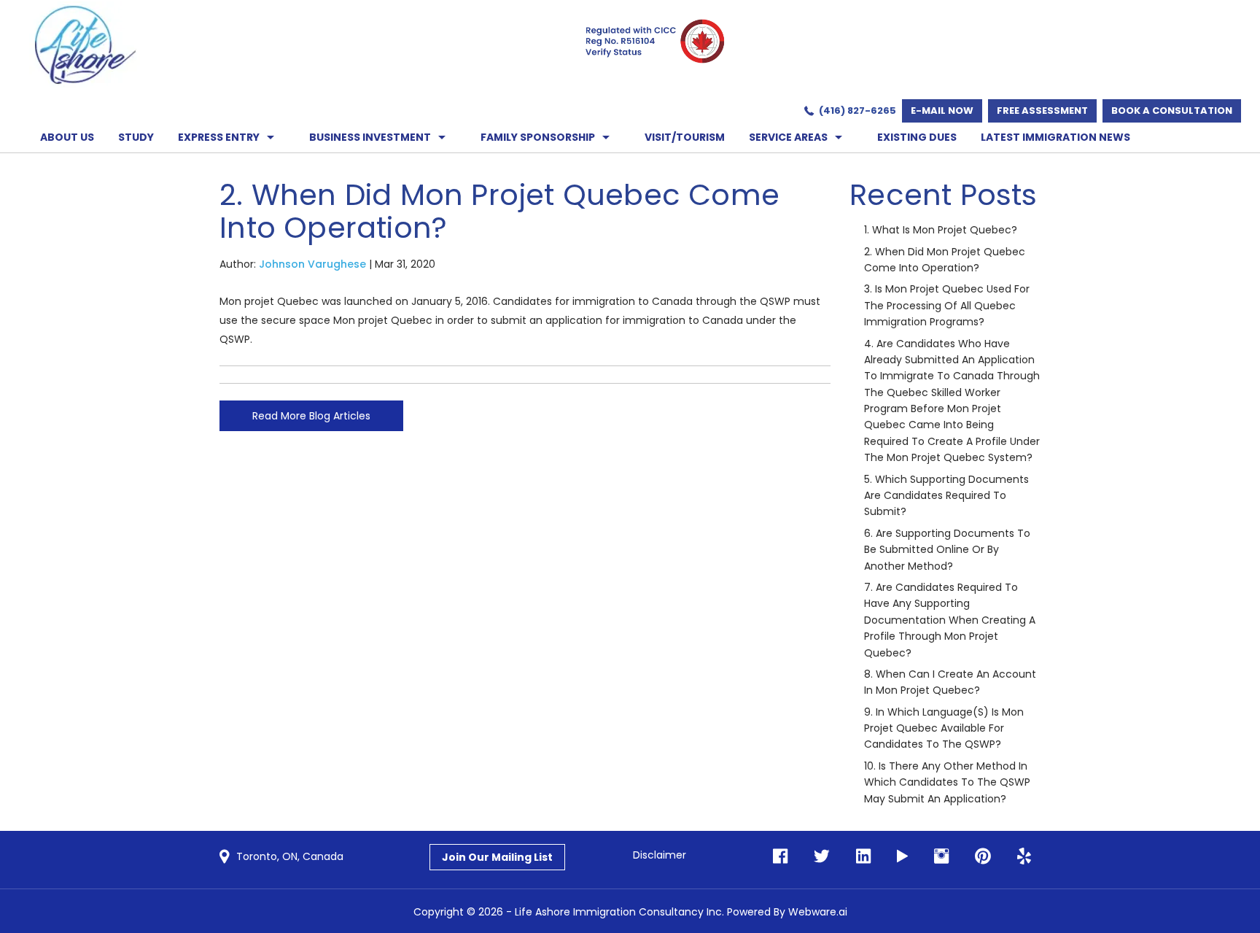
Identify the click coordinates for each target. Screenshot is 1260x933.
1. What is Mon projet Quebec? (940, 229)
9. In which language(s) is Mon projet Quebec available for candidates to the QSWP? (944, 728)
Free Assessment (1042, 110)
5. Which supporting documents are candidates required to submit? (946, 495)
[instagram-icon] (937, 857)
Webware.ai (817, 912)
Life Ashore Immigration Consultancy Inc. (619, 912)
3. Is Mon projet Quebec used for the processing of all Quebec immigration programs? (947, 305)
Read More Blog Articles (311, 416)
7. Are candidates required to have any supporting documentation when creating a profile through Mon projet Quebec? (949, 620)
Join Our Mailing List (497, 857)
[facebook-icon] (780, 857)
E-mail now (942, 110)
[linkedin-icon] (859, 857)
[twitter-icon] (817, 857)
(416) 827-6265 (857, 110)
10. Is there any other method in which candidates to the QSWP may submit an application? (947, 782)
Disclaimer (659, 855)
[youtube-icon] (898, 857)
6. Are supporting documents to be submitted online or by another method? (947, 549)
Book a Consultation (1171, 110)
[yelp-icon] (1019, 857)
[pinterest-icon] (978, 857)
